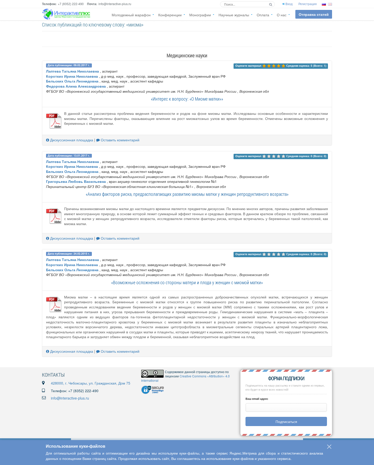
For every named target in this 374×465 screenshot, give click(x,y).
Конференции (170, 14)
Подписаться (286, 421)
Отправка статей (314, 14)
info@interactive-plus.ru (70, 398)
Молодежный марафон (131, 14)
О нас (281, 14)
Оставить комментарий (119, 139)
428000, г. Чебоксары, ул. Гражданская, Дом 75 (90, 383)
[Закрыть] (329, 447)
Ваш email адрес (257, 399)
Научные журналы (234, 14)
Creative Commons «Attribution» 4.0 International (185, 378)
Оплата (263, 14)
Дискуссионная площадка (71, 139)
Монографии (200, 14)
